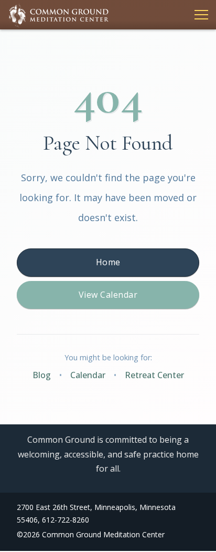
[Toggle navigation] (198, 14)
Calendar (87, 375)
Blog (42, 375)
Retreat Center (154, 375)
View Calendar (108, 294)
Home (108, 262)
